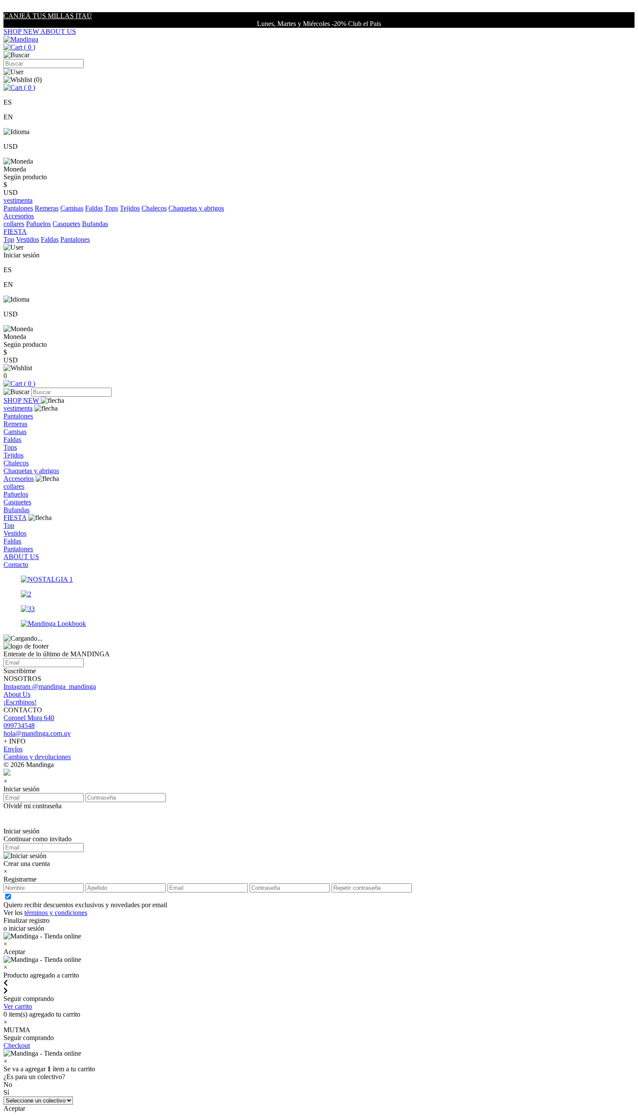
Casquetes (66, 223)
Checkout (16, 1045)
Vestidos (27, 239)
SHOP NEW (21, 31)
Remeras (47, 208)
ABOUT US (58, 31)
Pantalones (18, 208)
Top (8, 239)
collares (13, 223)
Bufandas (95, 223)
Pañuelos (38, 223)
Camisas (71, 208)
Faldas (94, 208)
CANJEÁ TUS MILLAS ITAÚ (47, 16)
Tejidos (130, 208)
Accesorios (18, 478)
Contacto (15, 564)
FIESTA (14, 517)
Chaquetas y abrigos (196, 208)
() (28, 47)
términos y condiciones (55, 912)
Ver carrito (17, 1006)
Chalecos (154, 208)
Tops (111, 208)
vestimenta (18, 408)
